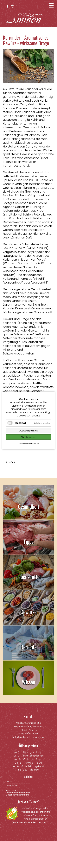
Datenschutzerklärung (28, 443)
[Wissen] (28, 693)
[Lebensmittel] (28, 588)
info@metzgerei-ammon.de (28, 737)
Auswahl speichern (28, 430)
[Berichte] (28, 658)
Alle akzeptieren (28, 437)
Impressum (12, 790)
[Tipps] (28, 553)
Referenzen (12, 785)
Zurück (10, 462)
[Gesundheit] (28, 517)
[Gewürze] (28, 623)
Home (9, 781)
